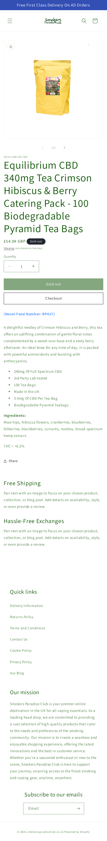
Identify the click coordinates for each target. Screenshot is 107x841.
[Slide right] (64, 147)
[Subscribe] (78, 808)
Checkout (53, 298)
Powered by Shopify (77, 832)
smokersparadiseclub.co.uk (45, 832)
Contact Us (19, 639)
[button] (9, 20)
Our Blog (17, 673)
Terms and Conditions (27, 628)
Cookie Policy (21, 650)
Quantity (10, 256)
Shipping (9, 248)
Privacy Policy (21, 662)
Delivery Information (26, 605)
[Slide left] (42, 147)
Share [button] (13, 461)
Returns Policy (21, 617)
